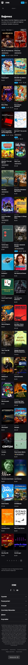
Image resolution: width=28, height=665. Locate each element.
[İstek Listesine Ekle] (12, 32)
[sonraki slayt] (21, 560)
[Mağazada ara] (3, 8)
